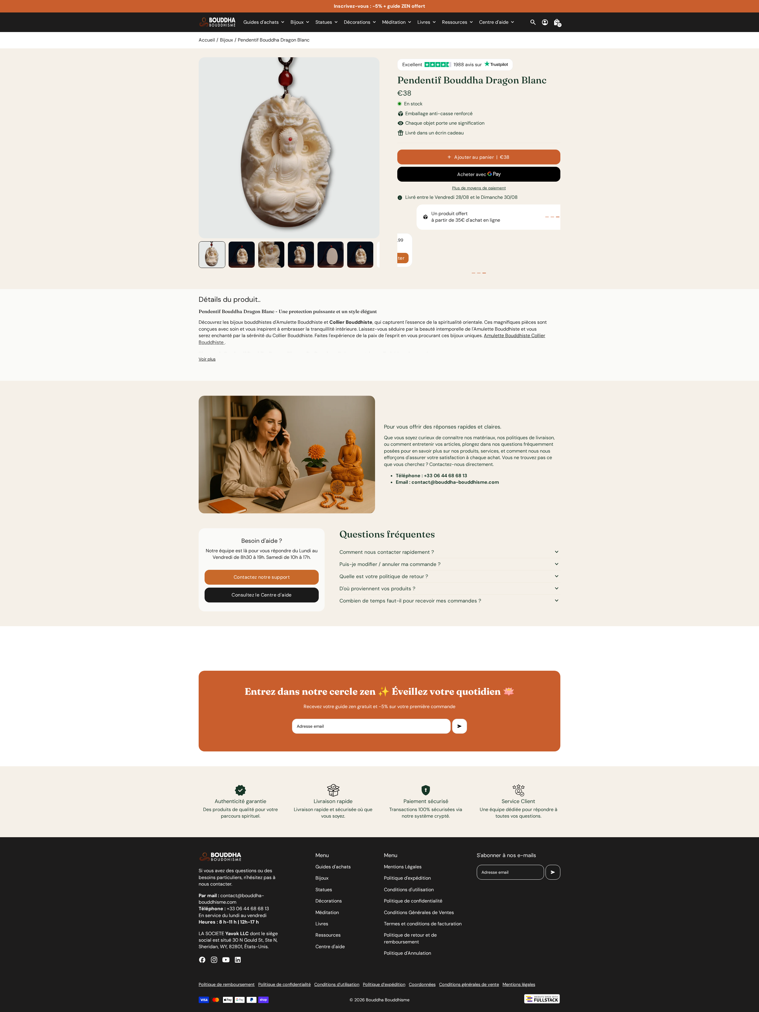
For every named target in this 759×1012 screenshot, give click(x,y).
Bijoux (226, 40)
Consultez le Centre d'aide (261, 595)
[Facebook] (202, 959)
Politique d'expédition (407, 878)
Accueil (207, 40)
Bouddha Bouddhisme (387, 1000)
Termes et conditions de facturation (423, 924)
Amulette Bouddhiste (507, 335)
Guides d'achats (333, 867)
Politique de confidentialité (413, 901)
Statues (323, 889)
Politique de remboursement (227, 984)
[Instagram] (214, 959)
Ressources (328, 935)
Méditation (327, 912)
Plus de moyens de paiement (479, 188)
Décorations (328, 901)
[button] (212, 254)
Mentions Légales (403, 867)
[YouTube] (225, 959)
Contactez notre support (262, 577)
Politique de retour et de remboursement (410, 938)
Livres (321, 924)
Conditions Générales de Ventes (419, 912)
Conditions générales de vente (469, 984)
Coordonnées (422, 984)
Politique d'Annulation (407, 953)
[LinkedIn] (237, 959)
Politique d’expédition (384, 984)
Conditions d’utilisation (336, 984)
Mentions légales (519, 984)
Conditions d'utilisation (409, 889)
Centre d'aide (330, 946)
